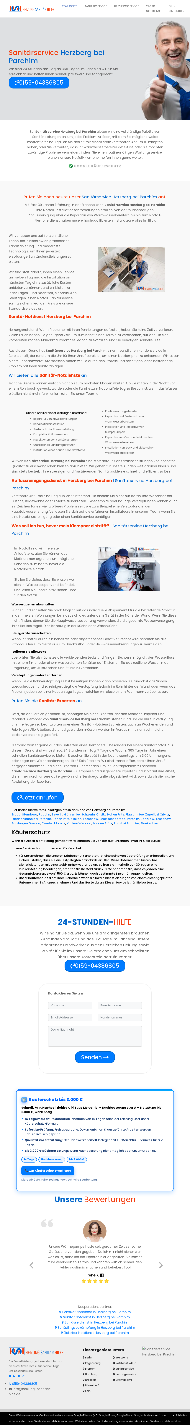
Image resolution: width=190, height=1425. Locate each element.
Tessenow (90, 819)
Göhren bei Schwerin (79, 814)
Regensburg (92, 1363)
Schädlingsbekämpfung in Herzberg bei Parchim (96, 1327)
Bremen (89, 1369)
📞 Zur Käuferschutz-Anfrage (48, 1170)
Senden (92, 1057)
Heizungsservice (126, 6)
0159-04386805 (176, 8)
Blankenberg (149, 823)
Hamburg (90, 1374)
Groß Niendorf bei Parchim (119, 819)
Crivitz (101, 814)
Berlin (88, 1357)
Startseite (71, 6)
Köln (87, 1391)
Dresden (90, 1380)
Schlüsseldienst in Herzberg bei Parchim (96, 1322)
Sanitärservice (95, 6)
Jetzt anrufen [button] (40, 798)
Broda (16, 814)
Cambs (47, 823)
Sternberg (29, 814)
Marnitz (59, 823)
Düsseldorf (91, 1385)
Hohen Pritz (115, 814)
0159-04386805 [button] (41, 83)
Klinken (76, 819)
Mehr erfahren (173, 1421)
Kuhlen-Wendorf (79, 823)
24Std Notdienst (154, 8)
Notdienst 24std (126, 1363)
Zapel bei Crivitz (157, 814)
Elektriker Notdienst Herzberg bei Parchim (96, 1333)
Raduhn (44, 814)
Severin (57, 814)
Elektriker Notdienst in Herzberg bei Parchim (96, 1312)
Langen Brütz (102, 823)
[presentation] (31, 1266)
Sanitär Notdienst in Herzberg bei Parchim (96, 1317)
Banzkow (147, 819)
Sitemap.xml (124, 1380)
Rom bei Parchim (126, 823)
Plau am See (134, 814)
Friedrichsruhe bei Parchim (31, 819)
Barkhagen (20, 823)
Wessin (34, 823)
